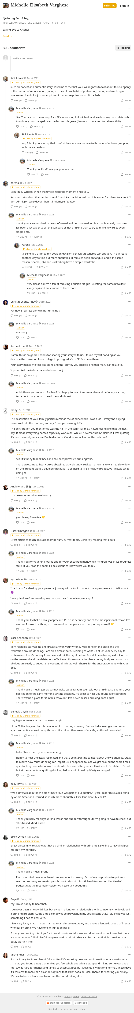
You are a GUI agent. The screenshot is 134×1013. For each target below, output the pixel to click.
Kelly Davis (17, 784)
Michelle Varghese (14, 22)
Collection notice (89, 996)
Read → (7, 36)
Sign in (124, 5)
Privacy (68, 996)
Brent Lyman (18, 836)
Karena (14, 182)
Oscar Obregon (19, 531)
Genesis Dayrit (19, 711)
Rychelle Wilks (19, 579)
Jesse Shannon (19, 637)
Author (20, 112)
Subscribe (109, 5)
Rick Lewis (16, 78)
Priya (13, 899)
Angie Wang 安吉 (20, 486)
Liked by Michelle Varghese (26, 82)
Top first (125, 47)
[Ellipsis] (129, 78)
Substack (53, 1009)
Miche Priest (17, 954)
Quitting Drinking (16, 18)
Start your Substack (60, 1002)
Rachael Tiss (17, 346)
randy (13, 410)
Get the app (81, 1002)
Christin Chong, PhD (22, 301)
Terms (76, 996)
